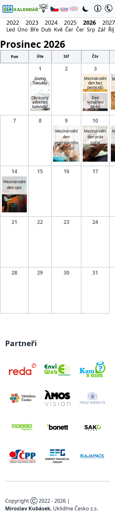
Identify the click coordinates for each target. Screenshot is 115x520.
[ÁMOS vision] (57, 398)
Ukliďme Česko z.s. (75, 508)
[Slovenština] (64, 8)
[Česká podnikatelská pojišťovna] (22, 456)
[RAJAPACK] (92, 456)
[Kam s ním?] (92, 369)
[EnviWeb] (57, 369)
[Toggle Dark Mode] (85, 9)
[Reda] (22, 369)
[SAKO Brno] (92, 427)
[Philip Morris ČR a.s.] (92, 398)
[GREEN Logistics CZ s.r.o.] (22, 427)
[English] (74, 8)
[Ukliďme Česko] (22, 398)
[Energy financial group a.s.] (57, 456)
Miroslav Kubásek (27, 508)
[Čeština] (54, 8)
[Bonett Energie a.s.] (57, 427)
